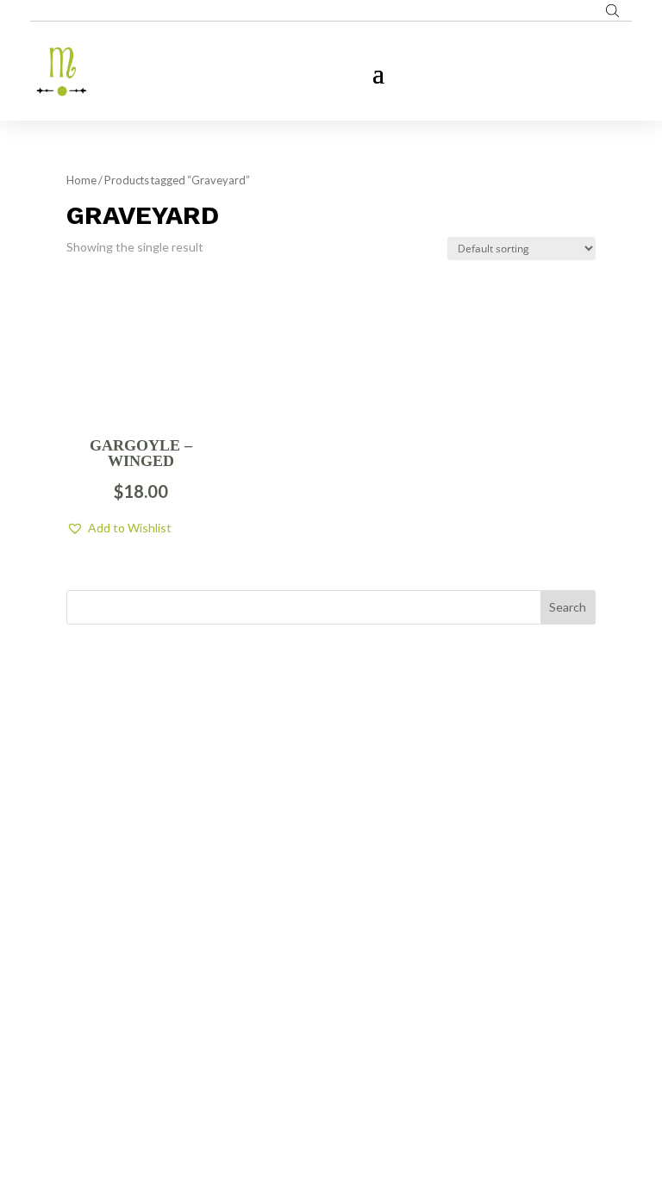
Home (81, 180)
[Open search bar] (612, 10)
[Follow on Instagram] (331, 976)
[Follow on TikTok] (365, 976)
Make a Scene (351, 1085)
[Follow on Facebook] (296, 976)
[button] (119, 528)
